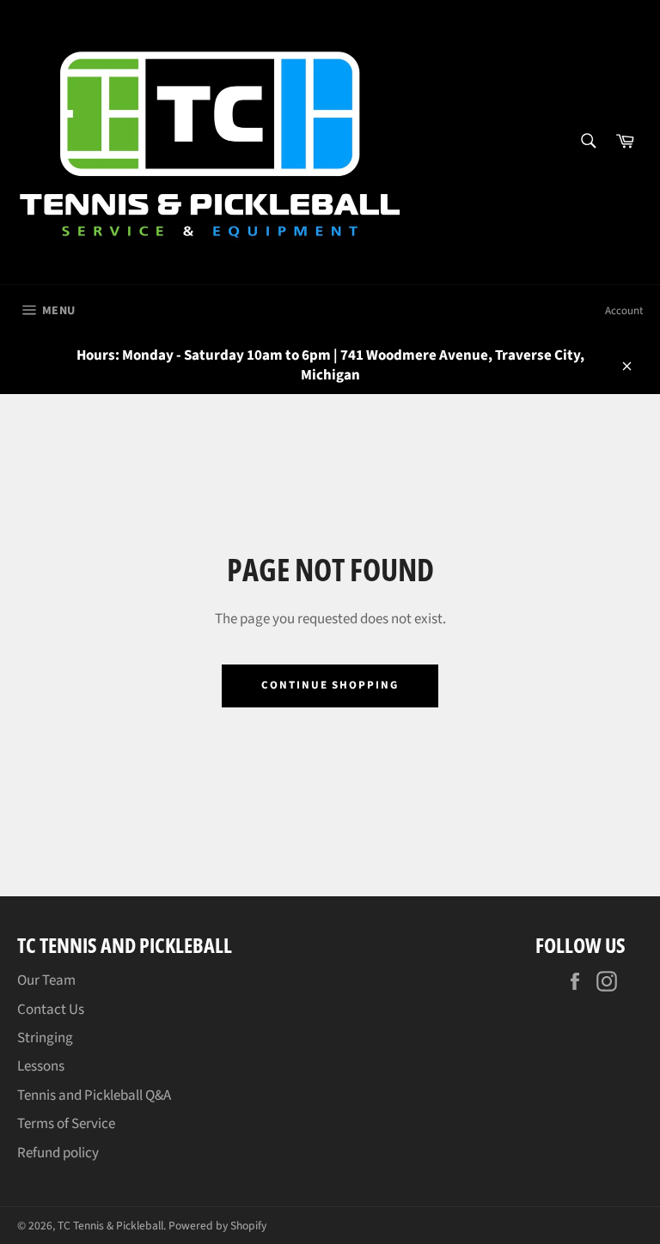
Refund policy (58, 1153)
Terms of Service (66, 1124)
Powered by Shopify (217, 1225)
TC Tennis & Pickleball (110, 1225)
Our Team (46, 980)
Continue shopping (330, 685)
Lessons (40, 1066)
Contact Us (50, 1009)
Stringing (45, 1038)
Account (624, 311)
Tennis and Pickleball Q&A (94, 1095)
